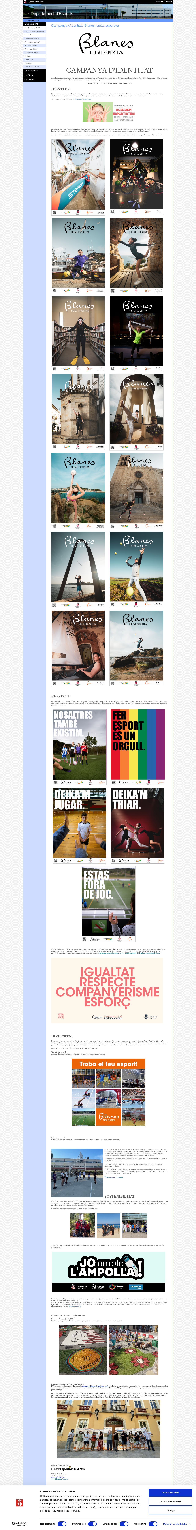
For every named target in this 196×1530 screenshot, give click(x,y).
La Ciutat (28, 75)
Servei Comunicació (32, 42)
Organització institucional (34, 31)
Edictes (28, 56)
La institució (29, 35)
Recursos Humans (32, 67)
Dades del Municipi (32, 38)
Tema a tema (31, 70)
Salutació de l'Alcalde (33, 28)
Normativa (29, 60)
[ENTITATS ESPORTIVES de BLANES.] (109, 1127)
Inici (25, 20)
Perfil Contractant (31, 53)
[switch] (92, 1523)
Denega (170, 1510)
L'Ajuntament (31, 23)
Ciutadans (29, 79)
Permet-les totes (170, 1492)
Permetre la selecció (170, 1501)
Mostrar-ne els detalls (175, 1524)
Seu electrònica (31, 45)
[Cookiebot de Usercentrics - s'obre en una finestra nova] (19, 1524)
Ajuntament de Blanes (36, 2)
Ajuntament (33, 20)
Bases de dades (31, 49)
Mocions (28, 63)
